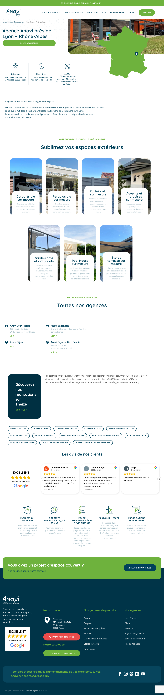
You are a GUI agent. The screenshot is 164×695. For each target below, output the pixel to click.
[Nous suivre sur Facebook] (120, 674)
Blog (104, 13)
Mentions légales (32, 690)
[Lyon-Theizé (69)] (136, 54)
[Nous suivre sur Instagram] (126, 674)
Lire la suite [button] (48, 490)
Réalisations (93, 13)
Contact (131, 13)
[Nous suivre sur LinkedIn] (137, 674)
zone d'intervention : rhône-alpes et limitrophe (81, 3)
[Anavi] (13, 12)
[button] (159, 479)
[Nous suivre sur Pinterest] (131, 674)
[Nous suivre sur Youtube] (143, 674)
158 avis (26, 481)
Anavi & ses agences (73, 13)
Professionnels (117, 13)
